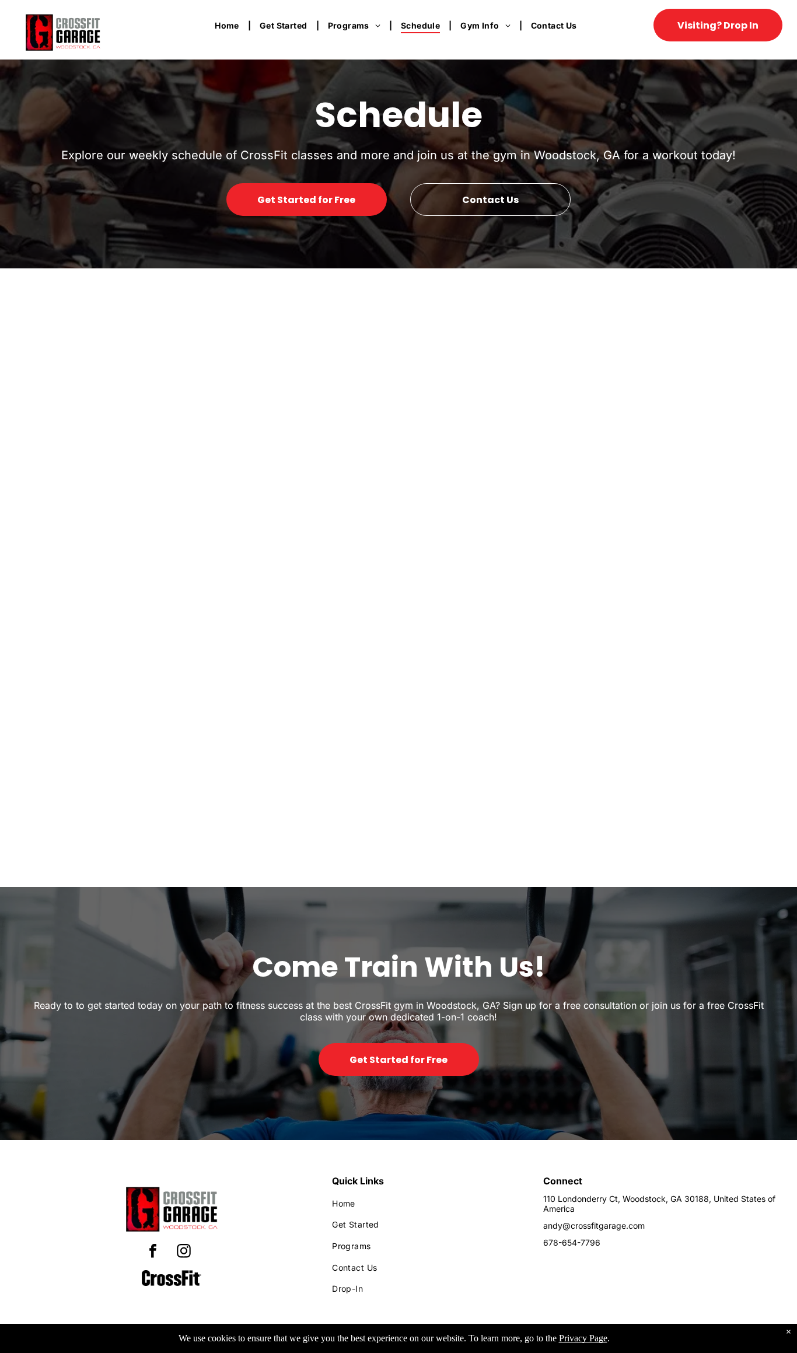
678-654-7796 (571, 1242)
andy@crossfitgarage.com (594, 1225)
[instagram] (183, 1252)
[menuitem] (228, 25)
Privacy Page (583, 1338)
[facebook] (152, 1252)
